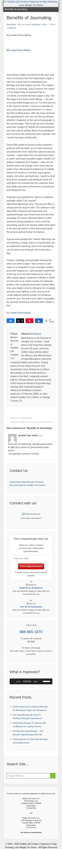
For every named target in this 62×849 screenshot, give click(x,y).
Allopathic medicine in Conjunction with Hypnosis (31, 422)
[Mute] (40, 681)
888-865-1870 (31, 632)
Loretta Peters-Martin (20, 313)
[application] (31, 681)
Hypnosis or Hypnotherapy (21, 418)
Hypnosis (12, 28)
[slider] (47, 681)
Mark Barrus (11, 25)
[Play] (13, 681)
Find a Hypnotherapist (31, 566)
